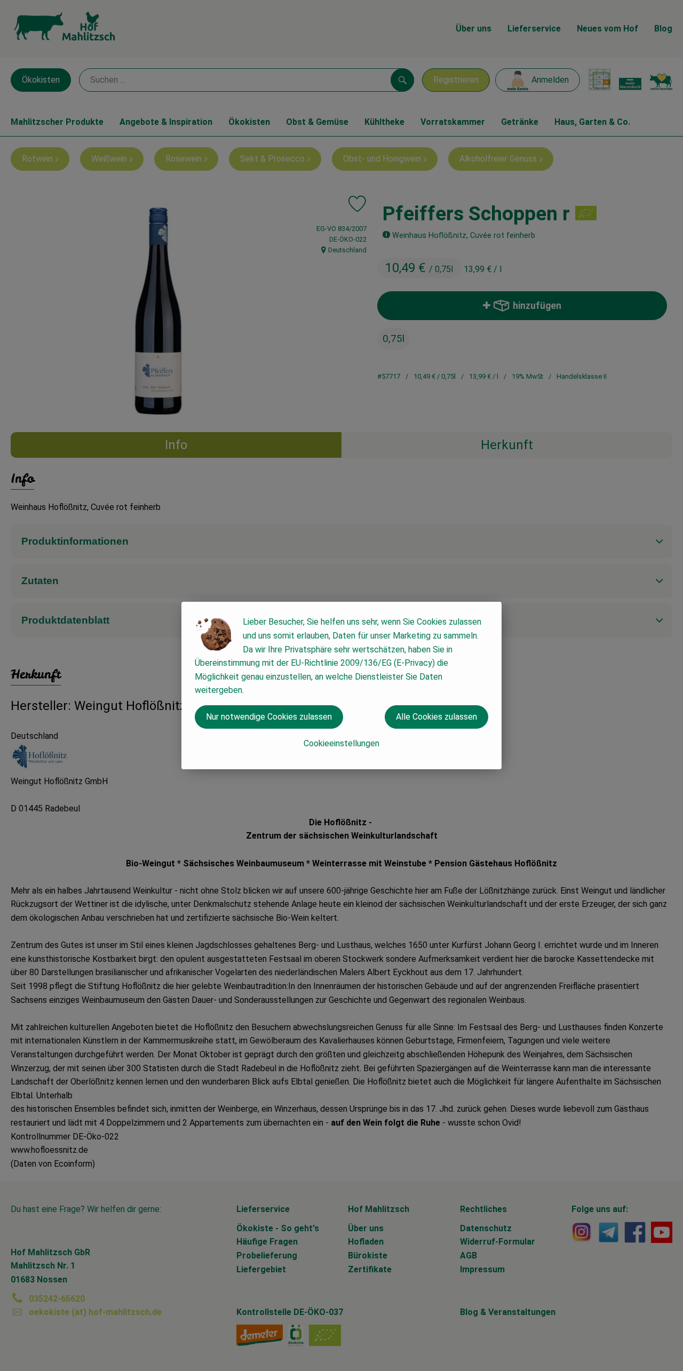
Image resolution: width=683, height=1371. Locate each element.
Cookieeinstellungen (341, 743)
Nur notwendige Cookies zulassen (269, 717)
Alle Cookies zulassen (436, 717)
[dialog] (341, 685)
